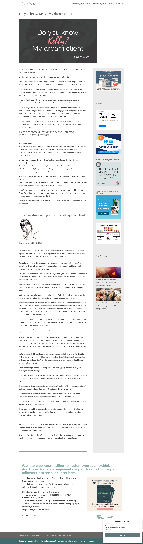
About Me (119, 4)
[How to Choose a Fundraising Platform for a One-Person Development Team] (108, 272)
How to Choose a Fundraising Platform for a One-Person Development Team (107, 282)
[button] (139, 521)
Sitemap (53, 535)
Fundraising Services (79, 4)
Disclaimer (46, 535)
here (35, 279)
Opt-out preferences (118, 540)
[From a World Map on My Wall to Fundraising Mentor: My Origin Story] (108, 294)
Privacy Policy (127, 540)
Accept (122, 535)
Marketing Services (102, 4)
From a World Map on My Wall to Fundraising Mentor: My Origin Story (107, 306)
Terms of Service (24, 535)
